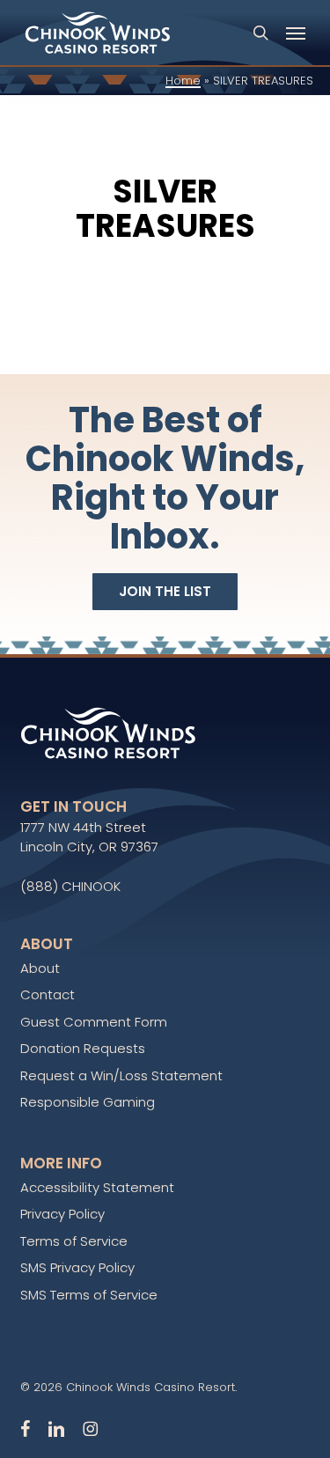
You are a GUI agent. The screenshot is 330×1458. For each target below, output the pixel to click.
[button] (295, 32)
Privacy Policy (62, 1213)
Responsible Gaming (87, 1102)
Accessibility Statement (97, 1187)
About (40, 968)
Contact (47, 994)
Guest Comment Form (93, 1021)
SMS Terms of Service (89, 1294)
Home (183, 80)
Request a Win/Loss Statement (121, 1075)
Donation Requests (82, 1048)
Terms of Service (74, 1241)
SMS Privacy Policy (77, 1267)
